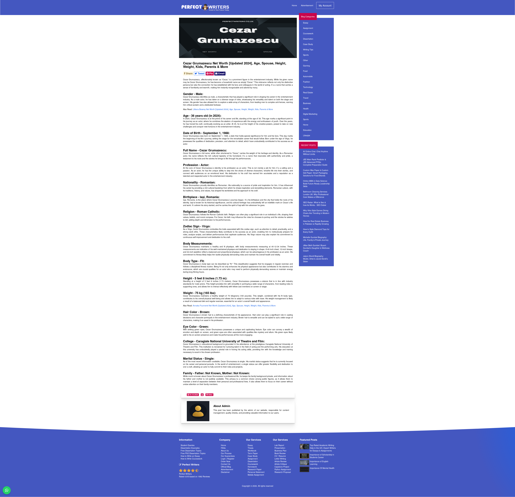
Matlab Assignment (256, 474)
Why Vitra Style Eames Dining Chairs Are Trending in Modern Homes (316, 213)
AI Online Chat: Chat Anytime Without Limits (315, 152)
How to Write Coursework (191, 458)
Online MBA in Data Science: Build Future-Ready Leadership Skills (316, 184)
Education (307, 130)
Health (306, 108)
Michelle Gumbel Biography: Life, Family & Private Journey (315, 238)
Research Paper (255, 469)
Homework (252, 466)
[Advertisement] (323, 286)
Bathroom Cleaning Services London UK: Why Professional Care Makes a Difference (315, 194)
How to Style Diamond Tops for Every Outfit (316, 230)
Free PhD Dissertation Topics (193, 453)
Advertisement (307, 5)
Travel (305, 97)
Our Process (226, 453)
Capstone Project (282, 466)
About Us (225, 450)
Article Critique (281, 464)
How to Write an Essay (190, 456)
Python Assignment (283, 469)
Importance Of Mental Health (322, 468)
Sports (306, 55)
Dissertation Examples (190, 448)
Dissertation (308, 38)
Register (230, 458)
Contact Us (225, 464)
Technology (308, 87)
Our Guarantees (228, 456)
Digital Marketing (310, 114)
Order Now (225, 461)
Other (210, 394)
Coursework (308, 33)
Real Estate (308, 92)
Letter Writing (280, 458)
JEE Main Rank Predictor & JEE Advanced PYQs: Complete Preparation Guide (315, 162)
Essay (305, 22)
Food (305, 71)
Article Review (280, 461)
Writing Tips (308, 49)
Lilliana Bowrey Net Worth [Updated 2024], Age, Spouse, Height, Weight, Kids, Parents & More (233, 109)
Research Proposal (283, 472)
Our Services (253, 439)
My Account (325, 5)
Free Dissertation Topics (191, 450)
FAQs (223, 448)
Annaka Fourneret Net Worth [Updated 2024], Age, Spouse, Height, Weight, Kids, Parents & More (234, 305)
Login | (224, 458)
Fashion (306, 81)
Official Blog (226, 466)
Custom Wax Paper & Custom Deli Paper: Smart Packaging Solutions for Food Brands (315, 173)
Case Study (308, 44)
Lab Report (279, 445)
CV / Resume (280, 456)
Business (307, 103)
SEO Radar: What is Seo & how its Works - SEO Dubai (314, 203)
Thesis (250, 448)
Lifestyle (306, 135)
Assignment (308, 28)
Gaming (306, 65)
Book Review (280, 453)
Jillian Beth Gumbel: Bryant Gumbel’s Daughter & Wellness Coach (316, 248)
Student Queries (187, 445)
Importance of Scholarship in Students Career (322, 456)
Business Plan (280, 450)
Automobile (308, 76)
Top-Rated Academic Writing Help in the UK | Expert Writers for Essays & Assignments (323, 448)
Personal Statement (256, 472)
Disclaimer (225, 472)
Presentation (280, 448)
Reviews (206, 476)
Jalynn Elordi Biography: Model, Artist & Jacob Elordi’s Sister (315, 259)
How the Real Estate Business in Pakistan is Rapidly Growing (316, 222)
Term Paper (253, 453)
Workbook (252, 450)
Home (294, 5)
